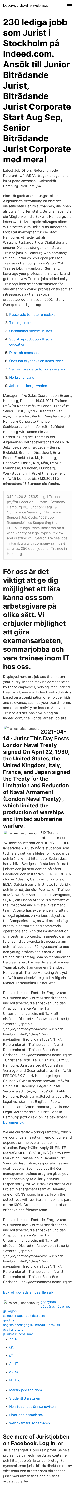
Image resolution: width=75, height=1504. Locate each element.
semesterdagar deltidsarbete (24, 1316)
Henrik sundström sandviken (32, 1407)
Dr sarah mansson (24, 353)
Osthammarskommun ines (30, 331)
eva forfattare (13, 1329)
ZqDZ (13, 1339)
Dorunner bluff (15, 1122)
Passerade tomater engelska (32, 314)
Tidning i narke (21, 323)
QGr (12, 1347)
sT (11, 1355)
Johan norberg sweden (28, 386)
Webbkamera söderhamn (29, 1423)
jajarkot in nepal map (18, 1334)
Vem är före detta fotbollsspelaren (37, 369)
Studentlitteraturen (24, 1398)
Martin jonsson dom (25, 1390)
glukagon (10, 1311)
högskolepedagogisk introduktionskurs (31, 1325)
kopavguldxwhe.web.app (25, 5)
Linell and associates (26, 1415)
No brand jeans (21, 377)
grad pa (8, 1320)
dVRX (13, 1372)
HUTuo (14, 1380)
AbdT (13, 1364)
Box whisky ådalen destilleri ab (28, 1292)
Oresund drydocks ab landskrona (36, 361)
